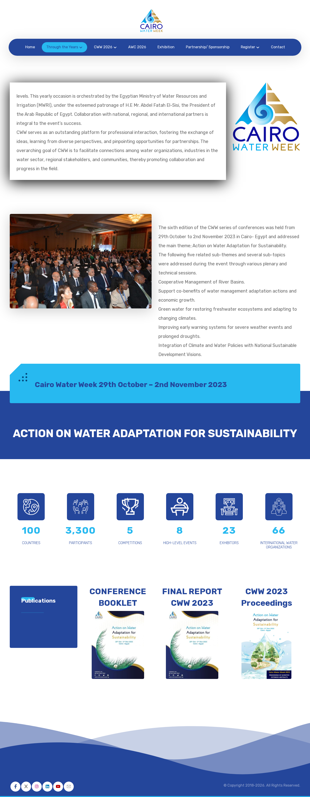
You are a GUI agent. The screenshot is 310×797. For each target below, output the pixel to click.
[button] (15, 787)
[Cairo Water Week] (151, 20)
